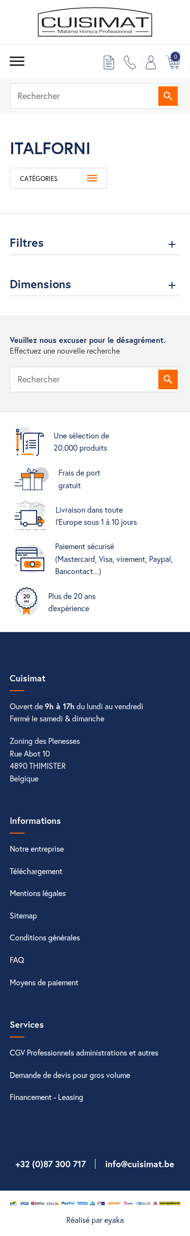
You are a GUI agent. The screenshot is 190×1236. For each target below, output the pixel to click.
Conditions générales (45, 937)
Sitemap (23, 915)
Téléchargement (36, 871)
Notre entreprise (37, 848)
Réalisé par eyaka (95, 1220)
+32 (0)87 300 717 (51, 1164)
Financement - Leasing (46, 1097)
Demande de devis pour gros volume (70, 1075)
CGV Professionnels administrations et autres (84, 1052)
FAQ (17, 960)
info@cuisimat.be (139, 1164)
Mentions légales (38, 893)
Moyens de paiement (44, 982)
